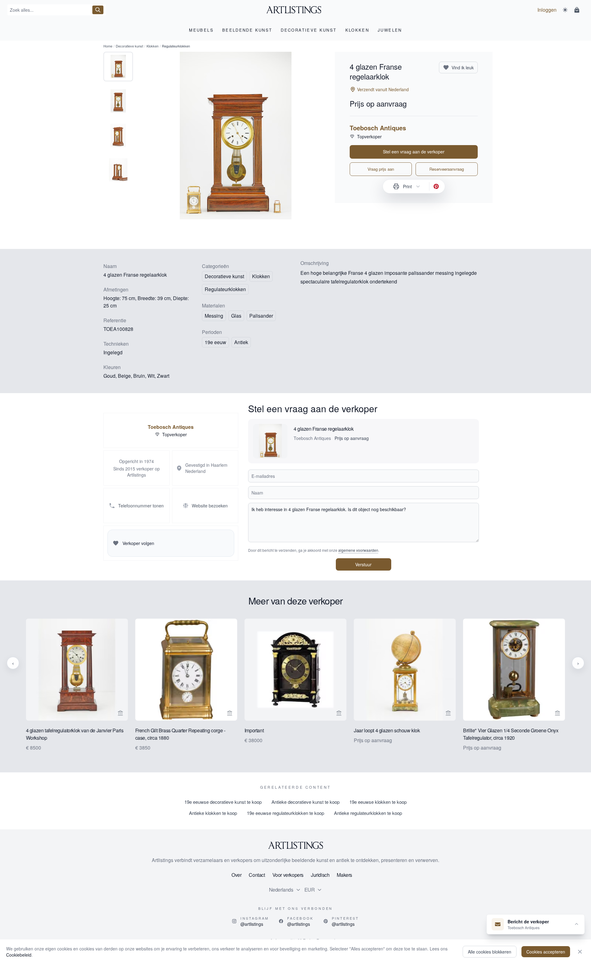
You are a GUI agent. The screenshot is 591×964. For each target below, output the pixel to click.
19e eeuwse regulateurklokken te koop (285, 813)
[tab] (118, 66)
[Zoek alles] (97, 10)
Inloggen (547, 9)
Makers (344, 874)
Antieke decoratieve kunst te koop (305, 802)
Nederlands (281, 889)
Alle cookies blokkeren (489, 952)
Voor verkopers (288, 874)
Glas (236, 315)
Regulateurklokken (225, 289)
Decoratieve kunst (129, 45)
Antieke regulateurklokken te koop (368, 813)
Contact (257, 874)
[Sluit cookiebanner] (580, 952)
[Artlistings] (295, 10)
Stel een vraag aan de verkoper (413, 151)
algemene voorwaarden (358, 550)
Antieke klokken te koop (213, 813)
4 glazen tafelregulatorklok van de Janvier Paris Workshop (74, 734)
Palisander (261, 315)
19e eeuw (215, 342)
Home (107, 45)
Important (253, 730)
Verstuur (363, 564)
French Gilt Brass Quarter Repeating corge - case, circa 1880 (180, 734)
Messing (214, 315)
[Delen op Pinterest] (436, 186)
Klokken (153, 45)
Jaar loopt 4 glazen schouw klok (387, 730)
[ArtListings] (295, 845)
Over (236, 874)
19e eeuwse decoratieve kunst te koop (223, 802)
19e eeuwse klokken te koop (378, 802)
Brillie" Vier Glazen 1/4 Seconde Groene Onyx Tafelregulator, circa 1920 (510, 734)
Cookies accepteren (545, 952)
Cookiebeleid (18, 955)
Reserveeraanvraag (446, 169)
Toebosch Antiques (378, 128)
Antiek (241, 342)
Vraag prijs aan (381, 169)
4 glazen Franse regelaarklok (324, 428)
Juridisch (320, 874)
